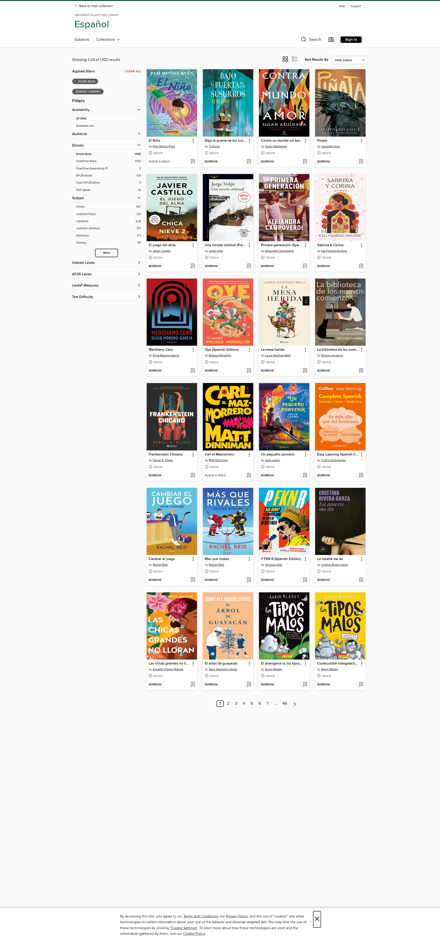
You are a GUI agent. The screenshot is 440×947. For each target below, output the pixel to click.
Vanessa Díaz (273, 565)
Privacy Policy (237, 916)
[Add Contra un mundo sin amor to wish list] (305, 162)
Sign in (351, 39)
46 (284, 703)
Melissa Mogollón (220, 355)
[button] (310, 40)
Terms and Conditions (200, 916)
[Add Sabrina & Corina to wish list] (361, 266)
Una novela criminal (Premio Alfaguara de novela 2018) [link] (226, 245)
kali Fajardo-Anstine (334, 251)
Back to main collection (95, 6)
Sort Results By (316, 60)
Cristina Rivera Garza (334, 565)
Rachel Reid (160, 565)
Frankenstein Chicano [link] (166, 455)
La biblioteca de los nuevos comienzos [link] (338, 350)
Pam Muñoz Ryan (164, 146)
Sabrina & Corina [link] (330, 245)
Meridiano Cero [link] (161, 350)
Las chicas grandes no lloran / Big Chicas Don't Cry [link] (170, 664)
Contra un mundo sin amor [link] (282, 141)
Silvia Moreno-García (166, 355)
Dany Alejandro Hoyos (223, 669)
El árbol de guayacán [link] (221, 664)
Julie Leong (272, 460)
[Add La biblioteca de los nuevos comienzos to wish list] (361, 371)
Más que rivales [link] (217, 559)
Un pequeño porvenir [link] (277, 455)
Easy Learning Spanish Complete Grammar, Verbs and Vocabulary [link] (338, 455)
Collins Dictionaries (333, 460)
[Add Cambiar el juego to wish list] (192, 580)
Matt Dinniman (218, 460)
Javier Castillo (161, 251)
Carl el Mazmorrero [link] (219, 455)
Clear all (133, 71)
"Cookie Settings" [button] (183, 928)
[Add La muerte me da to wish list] (361, 580)
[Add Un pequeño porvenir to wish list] (305, 476)
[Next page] (294, 703)
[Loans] (331, 40)
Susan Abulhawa (276, 146)
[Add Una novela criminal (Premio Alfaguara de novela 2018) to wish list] (249, 266)
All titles (81, 119)
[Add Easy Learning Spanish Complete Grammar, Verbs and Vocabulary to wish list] (361, 476)
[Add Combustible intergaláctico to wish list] (361, 685)
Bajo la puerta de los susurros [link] (226, 141)
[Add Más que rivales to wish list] (249, 580)
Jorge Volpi (216, 251)
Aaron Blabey (273, 669)
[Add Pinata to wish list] (361, 162)
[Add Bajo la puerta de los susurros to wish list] (249, 162)
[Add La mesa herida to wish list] (305, 371)
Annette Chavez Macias (168, 669)
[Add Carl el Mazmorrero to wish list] (249, 476)
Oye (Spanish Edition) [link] (222, 350)
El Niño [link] (154, 141)
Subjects (81, 39)
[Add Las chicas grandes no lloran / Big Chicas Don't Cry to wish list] (192, 685)
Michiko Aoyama (332, 355)
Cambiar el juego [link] (162, 559)
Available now (85, 126)
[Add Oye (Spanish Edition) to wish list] (249, 371)
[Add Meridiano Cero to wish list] (192, 371)
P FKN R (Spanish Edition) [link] (281, 559)
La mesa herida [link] (272, 350)
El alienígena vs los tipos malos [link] (282, 664)
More (106, 253)
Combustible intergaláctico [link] (338, 664)
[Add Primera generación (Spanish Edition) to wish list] (305, 266)
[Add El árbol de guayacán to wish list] (249, 685)
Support (356, 6)
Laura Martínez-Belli (278, 355)
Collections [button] (106, 39)
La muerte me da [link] (330, 559)
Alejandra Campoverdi (279, 251)
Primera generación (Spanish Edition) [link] (282, 245)
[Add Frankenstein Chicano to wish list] (192, 476)
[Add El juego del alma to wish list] (192, 266)
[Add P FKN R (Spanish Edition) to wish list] (305, 580)
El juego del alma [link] (162, 245)
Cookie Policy (194, 933)
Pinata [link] (322, 141)
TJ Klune (214, 146)
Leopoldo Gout (330, 146)
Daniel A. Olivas (163, 460)
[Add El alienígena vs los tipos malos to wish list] (305, 685)
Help (342, 6)
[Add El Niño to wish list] (192, 162)
